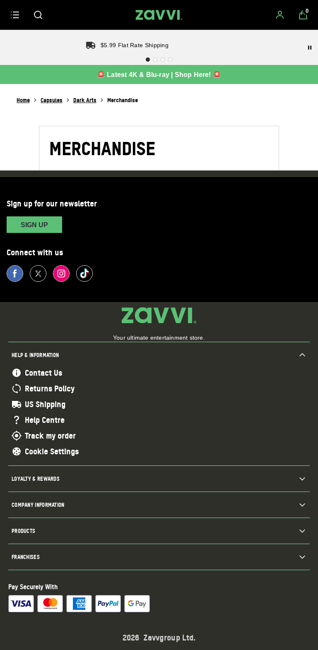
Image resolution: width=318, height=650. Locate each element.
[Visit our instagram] (61, 273)
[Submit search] (38, 15)
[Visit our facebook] (15, 273)
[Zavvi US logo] (159, 15)
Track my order (50, 436)
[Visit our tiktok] (84, 273)
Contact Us (43, 373)
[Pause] (309, 47)
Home (23, 99)
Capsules (52, 99)
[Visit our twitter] (38, 273)
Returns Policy (50, 388)
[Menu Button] (15, 15)
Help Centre (45, 420)
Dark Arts (84, 99)
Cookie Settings (52, 451)
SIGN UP (34, 224)
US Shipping (45, 404)
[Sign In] (280, 15)
